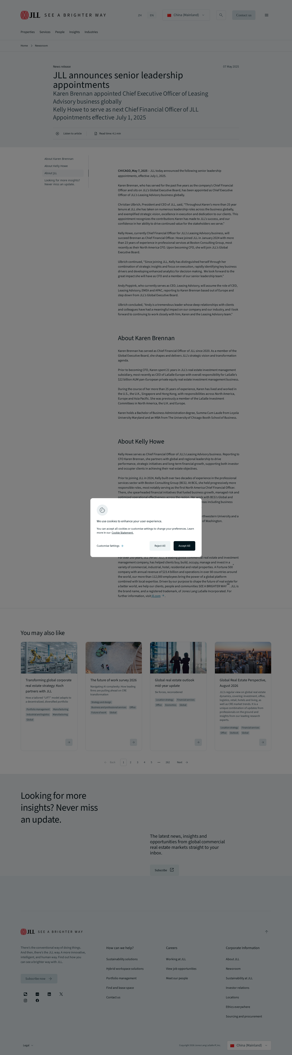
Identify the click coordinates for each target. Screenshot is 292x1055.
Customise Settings (110, 546)
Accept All (184, 546)
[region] (146, 527)
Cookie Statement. (122, 533)
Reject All (160, 546)
